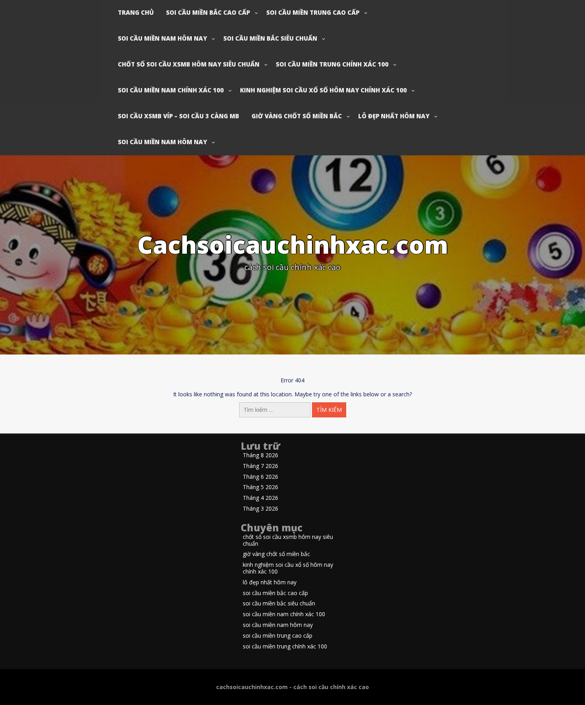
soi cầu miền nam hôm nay (162, 38)
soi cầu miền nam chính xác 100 (171, 90)
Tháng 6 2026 (260, 477)
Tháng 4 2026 (260, 498)
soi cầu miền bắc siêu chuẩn (270, 38)
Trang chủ (136, 12)
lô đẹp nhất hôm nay (393, 116)
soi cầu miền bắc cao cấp (208, 12)
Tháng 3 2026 (260, 508)
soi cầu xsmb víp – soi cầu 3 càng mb (178, 116)
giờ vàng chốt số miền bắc (297, 116)
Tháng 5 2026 (260, 487)
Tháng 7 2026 (260, 466)
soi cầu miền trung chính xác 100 (332, 64)
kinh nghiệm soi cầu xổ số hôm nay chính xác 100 (323, 90)
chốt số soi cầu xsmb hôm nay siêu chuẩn (188, 64)
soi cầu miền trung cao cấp (312, 12)
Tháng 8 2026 (260, 455)
